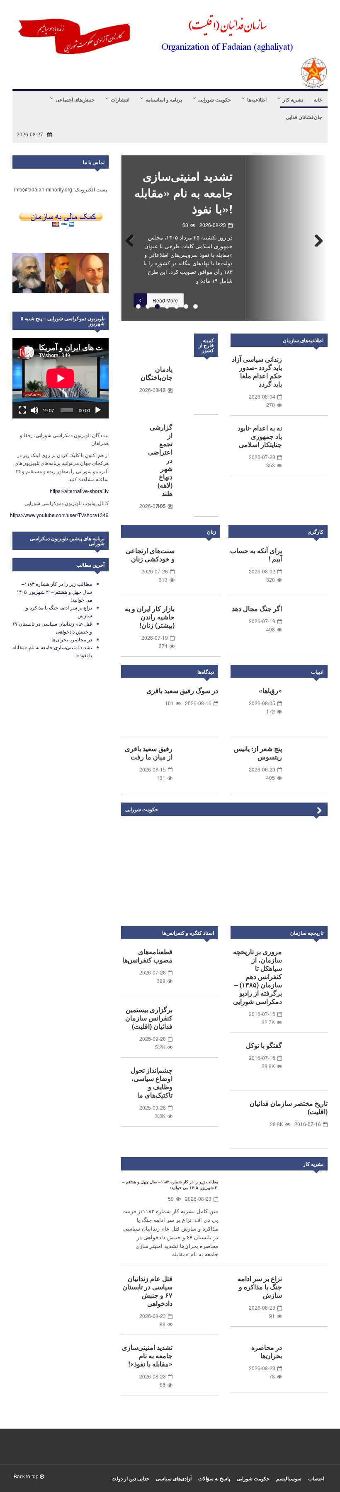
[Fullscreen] (22, 410)
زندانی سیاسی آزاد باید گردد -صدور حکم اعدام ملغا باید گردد (257, 371)
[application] (60, 378)
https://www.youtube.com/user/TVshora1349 (59, 514)
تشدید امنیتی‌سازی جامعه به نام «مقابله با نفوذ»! (183, 192)
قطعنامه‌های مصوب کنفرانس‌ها (147, 956)
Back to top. (26, 1476)
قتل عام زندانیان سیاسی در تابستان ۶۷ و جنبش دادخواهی (147, 1291)
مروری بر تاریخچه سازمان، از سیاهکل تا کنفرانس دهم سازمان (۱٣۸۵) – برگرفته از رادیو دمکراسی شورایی (257, 976)
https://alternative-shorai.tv (79, 490)
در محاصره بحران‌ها (266, 1351)
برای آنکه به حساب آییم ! (256, 554)
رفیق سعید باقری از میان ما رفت (148, 753)
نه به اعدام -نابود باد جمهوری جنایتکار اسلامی (260, 436)
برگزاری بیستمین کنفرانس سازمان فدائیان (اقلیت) (148, 1018)
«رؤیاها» (270, 690)
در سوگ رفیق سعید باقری (182, 690)
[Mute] (34, 410)
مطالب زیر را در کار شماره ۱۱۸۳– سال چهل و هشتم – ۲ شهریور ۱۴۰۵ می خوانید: (170, 1184)
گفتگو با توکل (264, 1045)
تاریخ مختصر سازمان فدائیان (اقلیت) (289, 1107)
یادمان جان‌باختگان (156, 373)
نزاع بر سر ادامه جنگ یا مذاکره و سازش (260, 1287)
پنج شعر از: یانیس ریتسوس (258, 753)
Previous (133, 238)
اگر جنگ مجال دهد (257, 608)
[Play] (98, 410)
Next (315, 238)
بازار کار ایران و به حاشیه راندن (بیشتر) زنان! (150, 617)
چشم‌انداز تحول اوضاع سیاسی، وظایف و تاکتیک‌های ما (151, 1082)
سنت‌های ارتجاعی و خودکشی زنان (150, 554)
